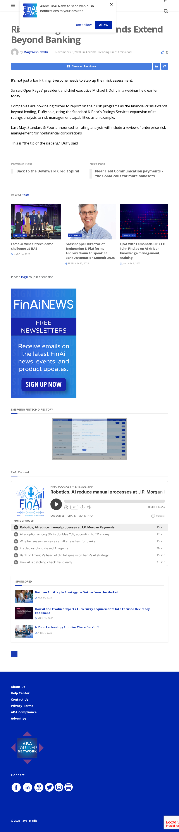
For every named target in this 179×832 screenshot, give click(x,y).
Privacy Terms (22, 706)
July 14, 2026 (44, 597)
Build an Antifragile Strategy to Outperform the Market (76, 592)
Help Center (20, 693)
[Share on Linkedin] (156, 66)
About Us (18, 687)
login (24, 277)
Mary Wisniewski (36, 52)
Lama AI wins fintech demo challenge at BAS (32, 246)
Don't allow (83, 24)
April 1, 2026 (44, 632)
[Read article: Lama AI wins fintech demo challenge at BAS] (36, 221)
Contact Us (19, 699)
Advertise (18, 718)
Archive (91, 52)
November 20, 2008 (68, 52)
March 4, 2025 (21, 254)
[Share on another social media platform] (164, 66)
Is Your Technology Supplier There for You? (67, 627)
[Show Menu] (13, 5)
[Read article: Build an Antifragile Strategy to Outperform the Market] (24, 596)
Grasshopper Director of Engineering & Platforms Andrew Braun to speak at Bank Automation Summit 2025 (90, 251)
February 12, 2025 (78, 263)
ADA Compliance (24, 712)
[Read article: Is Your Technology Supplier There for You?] (24, 631)
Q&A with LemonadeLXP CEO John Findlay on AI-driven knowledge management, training (142, 251)
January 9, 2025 (131, 263)
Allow (103, 24)
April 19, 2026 (45, 618)
